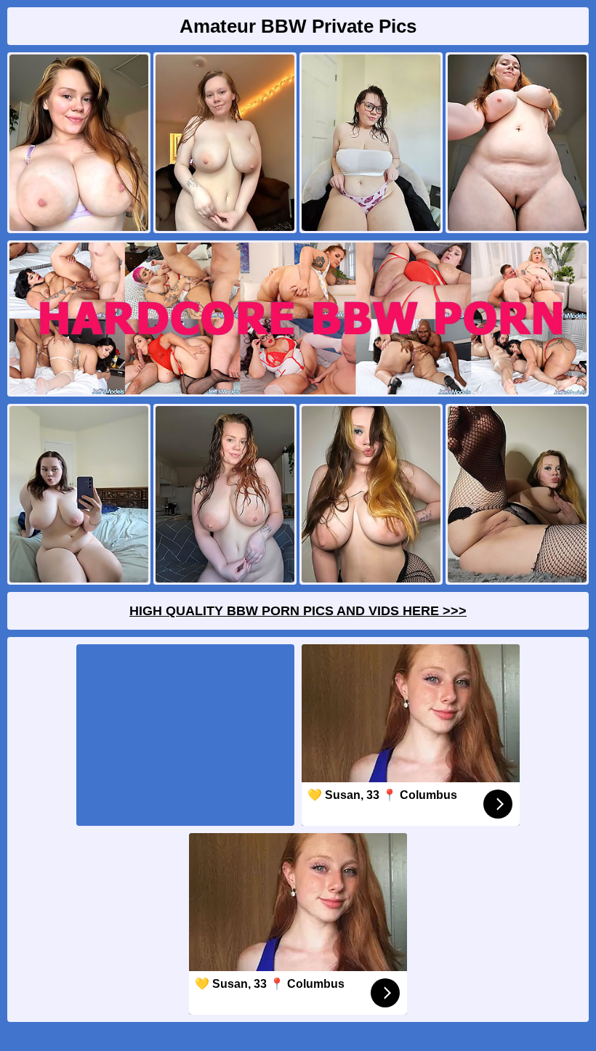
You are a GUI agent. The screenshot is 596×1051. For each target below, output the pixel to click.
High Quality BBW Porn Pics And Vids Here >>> (298, 611)
